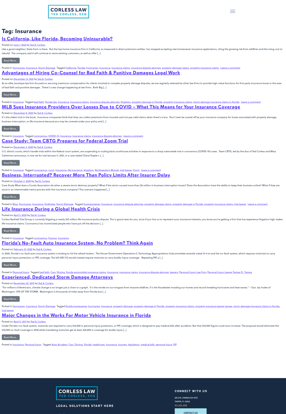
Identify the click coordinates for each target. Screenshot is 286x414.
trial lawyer (126, 170)
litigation (126, 102)
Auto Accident (59, 344)
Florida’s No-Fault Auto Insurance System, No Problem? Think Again (77, 243)
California (71, 67)
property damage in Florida (147, 102)
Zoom (136, 170)
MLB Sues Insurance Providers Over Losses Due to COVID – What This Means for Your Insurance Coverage (121, 107)
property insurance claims (204, 67)
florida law (51, 102)
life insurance (75, 170)
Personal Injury (21, 272)
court (51, 170)
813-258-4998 (181, 405)
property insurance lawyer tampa (213, 306)
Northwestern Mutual (107, 170)
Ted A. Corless (37, 45)
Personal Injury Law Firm (192, 272)
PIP (175, 344)
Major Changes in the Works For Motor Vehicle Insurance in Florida (76, 315)
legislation (134, 344)
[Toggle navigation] (232, 11)
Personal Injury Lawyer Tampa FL (225, 272)
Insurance (31, 67)
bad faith (39, 102)
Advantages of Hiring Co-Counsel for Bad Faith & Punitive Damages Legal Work (91, 73)
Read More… (11, 60)
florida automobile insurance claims (86, 272)
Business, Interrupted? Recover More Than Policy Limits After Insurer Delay (86, 175)
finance (52, 238)
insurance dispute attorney (146, 67)
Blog (15, 204)
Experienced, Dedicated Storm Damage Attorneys (57, 277)
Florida (81, 67)
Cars (53, 272)
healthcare (99, 344)
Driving (61, 272)
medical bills (147, 344)
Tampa (248, 272)
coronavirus (40, 136)
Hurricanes (19, 67)
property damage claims (175, 67)
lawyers (174, 272)
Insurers (122, 344)
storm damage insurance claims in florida (216, 102)
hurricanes (92, 67)
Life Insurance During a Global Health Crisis (51, 209)
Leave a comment (230, 67)
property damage (123, 306)
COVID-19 (53, 136)
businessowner (92, 204)
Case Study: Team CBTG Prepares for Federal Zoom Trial (65, 141)
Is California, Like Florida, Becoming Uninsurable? (57, 39)
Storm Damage (46, 67)
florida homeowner (76, 306)
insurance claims (120, 67)
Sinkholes (49, 204)
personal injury (164, 344)
